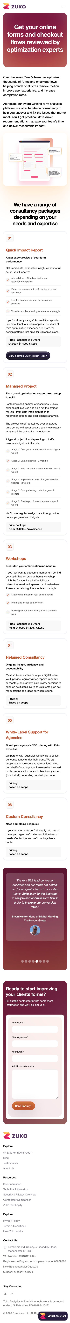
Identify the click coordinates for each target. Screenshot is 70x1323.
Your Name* (18, 1022)
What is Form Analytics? (17, 1152)
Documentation (12, 1184)
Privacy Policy (11, 1220)
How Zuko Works (13, 1231)
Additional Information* (23, 1066)
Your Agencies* (20, 1037)
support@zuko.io (23, 1271)
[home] (14, 6)
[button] (64, 6)
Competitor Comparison (17, 1199)
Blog (6, 1157)
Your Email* (18, 1051)
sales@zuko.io (29, 1266)
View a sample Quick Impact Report (28, 355)
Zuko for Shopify (12, 1204)
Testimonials (10, 1163)
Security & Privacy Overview (19, 1194)
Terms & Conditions (14, 1225)
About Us (8, 1168)
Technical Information (15, 1189)
